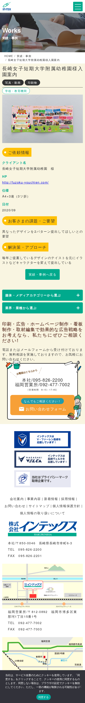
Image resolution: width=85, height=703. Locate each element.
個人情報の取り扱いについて (42, 513)
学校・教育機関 (16, 91)
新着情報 (51, 498)
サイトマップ (39, 506)
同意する (43, 697)
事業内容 (34, 498)
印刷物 (32, 82)
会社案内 (17, 498)
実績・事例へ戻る (43, 274)
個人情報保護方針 (66, 506)
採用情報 (68, 498)
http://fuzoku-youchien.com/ (25, 182)
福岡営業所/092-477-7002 (42, 384)
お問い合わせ (15, 506)
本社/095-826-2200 (42, 380)
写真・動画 (13, 82)
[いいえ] (80, 687)
